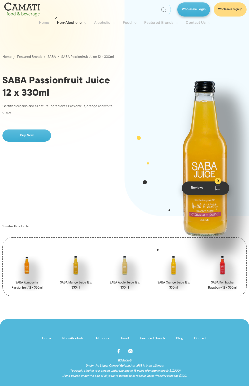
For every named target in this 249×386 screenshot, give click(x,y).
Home (44, 23)
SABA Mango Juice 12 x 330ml (76, 285)
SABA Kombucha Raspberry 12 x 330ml (222, 285)
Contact (200, 339)
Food (127, 23)
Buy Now (27, 135)
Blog (179, 339)
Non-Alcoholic (69, 23)
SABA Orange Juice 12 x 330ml (174, 285)
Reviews (205, 185)
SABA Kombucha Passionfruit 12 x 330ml (27, 285)
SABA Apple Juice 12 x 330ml (125, 285)
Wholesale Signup (230, 9)
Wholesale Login (194, 9)
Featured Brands (158, 23)
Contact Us (195, 23)
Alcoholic (102, 23)
